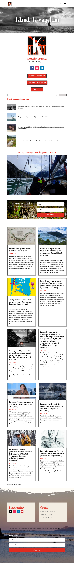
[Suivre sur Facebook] (32, 68)
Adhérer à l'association (37, 76)
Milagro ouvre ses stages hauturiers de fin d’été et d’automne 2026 (33, 117)
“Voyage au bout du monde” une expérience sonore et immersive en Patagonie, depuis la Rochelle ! (20, 301)
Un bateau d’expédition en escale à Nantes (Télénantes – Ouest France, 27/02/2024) (21, 404)
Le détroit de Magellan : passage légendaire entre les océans (20, 249)
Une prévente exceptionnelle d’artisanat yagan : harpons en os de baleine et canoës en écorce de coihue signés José (41, 107)
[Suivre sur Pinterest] (22, 511)
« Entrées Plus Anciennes (14, 484)
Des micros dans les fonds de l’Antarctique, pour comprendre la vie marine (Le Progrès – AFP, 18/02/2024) (51, 407)
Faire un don (37, 89)
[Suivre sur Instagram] (37, 68)
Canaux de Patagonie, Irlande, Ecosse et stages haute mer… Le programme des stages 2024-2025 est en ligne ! (51, 251)
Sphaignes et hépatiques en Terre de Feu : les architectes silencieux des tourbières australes (38, 141)
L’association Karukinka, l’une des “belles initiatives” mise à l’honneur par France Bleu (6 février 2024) (52, 453)
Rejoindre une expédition (37, 82)
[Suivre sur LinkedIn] (42, 68)
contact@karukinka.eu (47, 511)
